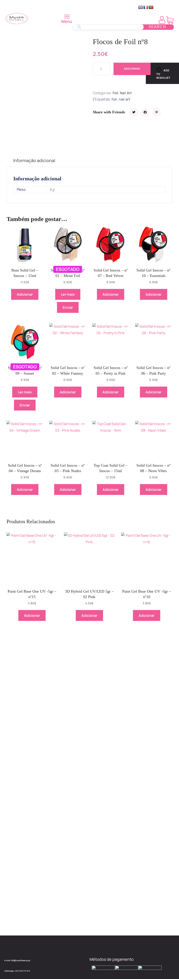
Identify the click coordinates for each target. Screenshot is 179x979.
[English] (140, 7)
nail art (124, 99)
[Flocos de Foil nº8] (133, 112)
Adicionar (132, 68)
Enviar (68, 307)
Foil (115, 93)
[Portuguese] (151, 7)
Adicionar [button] (25, 294)
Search (157, 27)
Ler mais (68, 294)
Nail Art (126, 93)
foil (114, 99)
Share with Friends (109, 112)
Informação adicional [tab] (34, 160)
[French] (145, 7)
